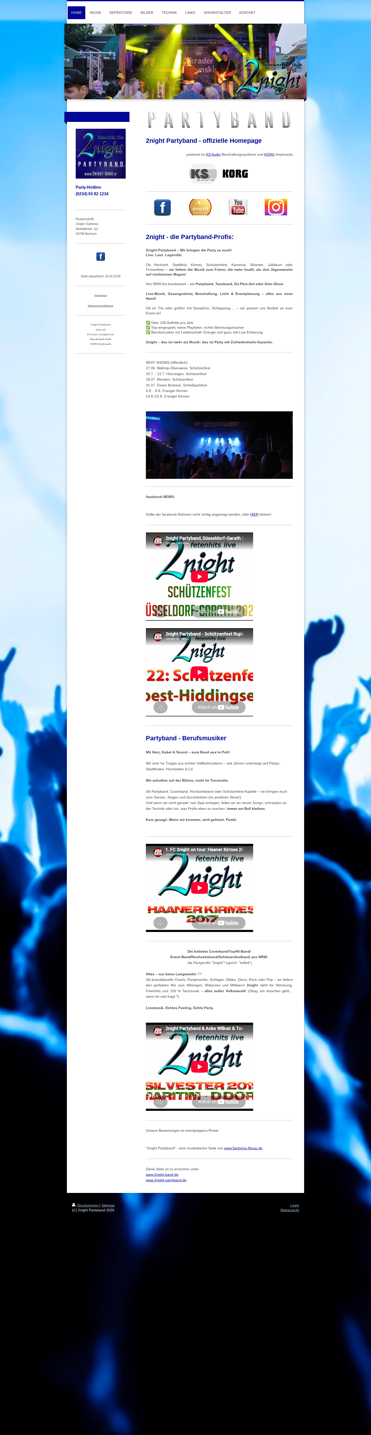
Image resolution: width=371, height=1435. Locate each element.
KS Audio (213, 154)
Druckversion (87, 1205)
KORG (269, 154)
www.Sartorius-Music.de (243, 1148)
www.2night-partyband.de (166, 1180)
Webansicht (289, 1210)
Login (294, 1205)
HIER (254, 514)
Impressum (100, 295)
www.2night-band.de (162, 1175)
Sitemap (108, 1205)
